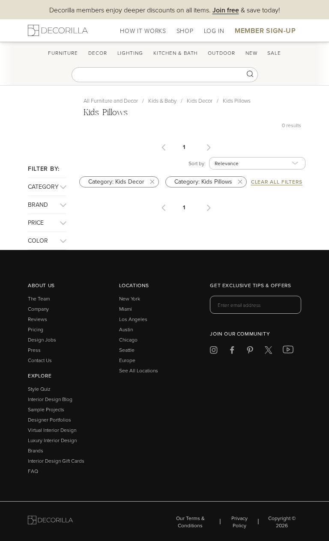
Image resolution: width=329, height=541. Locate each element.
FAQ (33, 471)
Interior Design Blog (50, 399)
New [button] (251, 52)
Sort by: (197, 163)
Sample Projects (46, 409)
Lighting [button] (130, 52)
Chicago (128, 339)
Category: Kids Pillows (204, 181)
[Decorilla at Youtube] (288, 351)
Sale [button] (274, 52)
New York (129, 298)
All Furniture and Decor (111, 100)
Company (38, 308)
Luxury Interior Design (52, 440)
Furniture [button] (63, 52)
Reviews (37, 319)
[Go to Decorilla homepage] (50, 521)
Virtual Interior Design (52, 430)
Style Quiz (39, 388)
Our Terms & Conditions (190, 521)
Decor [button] (97, 52)
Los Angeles (133, 319)
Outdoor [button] (221, 52)
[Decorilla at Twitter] (268, 351)
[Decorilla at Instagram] (213, 351)
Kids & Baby (162, 100)
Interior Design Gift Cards (56, 460)
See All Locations (138, 370)
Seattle (127, 350)
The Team (39, 298)
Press (34, 350)
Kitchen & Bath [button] (175, 52)
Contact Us (40, 360)
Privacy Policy (239, 521)
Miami (125, 308)
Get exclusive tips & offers (250, 286)
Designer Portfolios (49, 419)
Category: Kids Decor (117, 181)
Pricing (35, 329)
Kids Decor (199, 100)
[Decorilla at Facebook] (232, 351)
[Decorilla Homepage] (58, 30)
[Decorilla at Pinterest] (250, 351)
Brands (35, 450)
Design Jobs (42, 339)
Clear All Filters (276, 181)
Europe (127, 360)
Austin (126, 329)
